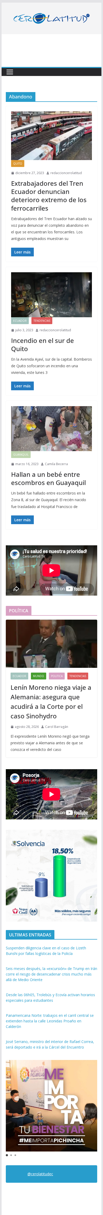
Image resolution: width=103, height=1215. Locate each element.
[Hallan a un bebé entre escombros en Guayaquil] (51, 428)
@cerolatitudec (40, 1173)
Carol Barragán (56, 726)
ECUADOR (20, 321)
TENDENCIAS (42, 321)
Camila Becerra (56, 464)
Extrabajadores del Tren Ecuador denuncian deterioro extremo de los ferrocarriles (49, 195)
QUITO (17, 163)
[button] (7, 1155)
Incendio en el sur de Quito (42, 344)
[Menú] (10, 72)
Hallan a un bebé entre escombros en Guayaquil (48, 478)
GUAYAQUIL (21, 454)
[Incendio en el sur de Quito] (51, 294)
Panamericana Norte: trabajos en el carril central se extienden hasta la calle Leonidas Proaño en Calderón (50, 1021)
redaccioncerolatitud (66, 173)
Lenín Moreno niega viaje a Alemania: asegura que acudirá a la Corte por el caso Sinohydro (51, 701)
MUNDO (38, 676)
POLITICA (57, 676)
